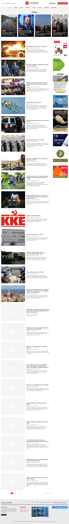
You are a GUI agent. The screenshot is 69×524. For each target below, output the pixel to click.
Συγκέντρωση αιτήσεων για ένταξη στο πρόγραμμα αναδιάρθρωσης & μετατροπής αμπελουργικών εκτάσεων (37, 177)
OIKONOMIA (28, 87)
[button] (8, 3)
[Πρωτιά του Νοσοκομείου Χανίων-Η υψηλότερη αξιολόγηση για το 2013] (13, 162)
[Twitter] (4, 515)
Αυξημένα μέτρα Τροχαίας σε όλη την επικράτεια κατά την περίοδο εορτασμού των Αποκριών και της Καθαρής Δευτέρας (37, 197)
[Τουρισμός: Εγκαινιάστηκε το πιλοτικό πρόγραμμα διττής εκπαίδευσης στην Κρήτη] (13, 462)
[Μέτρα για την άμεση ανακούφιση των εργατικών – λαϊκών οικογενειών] (13, 481)
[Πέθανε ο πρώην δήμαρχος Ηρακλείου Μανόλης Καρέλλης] (13, 350)
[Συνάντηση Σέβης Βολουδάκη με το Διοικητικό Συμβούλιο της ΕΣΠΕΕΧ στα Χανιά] (60, 25)
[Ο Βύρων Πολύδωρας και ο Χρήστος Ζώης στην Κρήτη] (13, 406)
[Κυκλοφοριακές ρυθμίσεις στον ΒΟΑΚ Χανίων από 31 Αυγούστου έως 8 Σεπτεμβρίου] (9, 25)
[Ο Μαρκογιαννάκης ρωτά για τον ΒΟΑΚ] (13, 274)
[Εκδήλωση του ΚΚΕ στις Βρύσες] (13, 218)
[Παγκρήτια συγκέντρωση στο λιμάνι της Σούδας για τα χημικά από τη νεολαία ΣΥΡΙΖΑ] (13, 331)
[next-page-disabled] (66, 43)
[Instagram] (2, 515)
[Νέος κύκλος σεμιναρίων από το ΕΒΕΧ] (13, 237)
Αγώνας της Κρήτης (32, 67)
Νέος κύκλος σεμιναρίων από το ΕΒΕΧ (34, 234)
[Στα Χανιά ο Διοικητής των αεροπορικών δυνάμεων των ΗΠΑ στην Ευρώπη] (13, 68)
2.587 (9, 493)
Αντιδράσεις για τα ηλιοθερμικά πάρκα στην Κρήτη (37, 384)
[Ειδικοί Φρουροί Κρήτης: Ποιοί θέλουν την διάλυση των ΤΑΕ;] (13, 124)
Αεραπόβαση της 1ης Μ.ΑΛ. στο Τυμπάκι (35, 139)
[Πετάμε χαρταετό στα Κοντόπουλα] (13, 105)
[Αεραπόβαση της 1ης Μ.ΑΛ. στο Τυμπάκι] (13, 143)
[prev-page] (2, 493)
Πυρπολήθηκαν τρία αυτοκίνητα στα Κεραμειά (36, 46)
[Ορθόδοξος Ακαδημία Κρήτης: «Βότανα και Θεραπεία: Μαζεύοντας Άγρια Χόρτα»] (13, 256)
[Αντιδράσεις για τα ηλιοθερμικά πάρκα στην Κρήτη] (13, 387)
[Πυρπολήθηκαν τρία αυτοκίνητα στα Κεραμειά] (13, 49)
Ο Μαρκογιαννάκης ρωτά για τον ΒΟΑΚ (35, 272)
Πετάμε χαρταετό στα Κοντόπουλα (33, 102)
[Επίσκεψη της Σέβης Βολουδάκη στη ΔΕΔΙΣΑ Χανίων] (43, 25)
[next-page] (22, 493)
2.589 (15, 493)
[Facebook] (5, 515)
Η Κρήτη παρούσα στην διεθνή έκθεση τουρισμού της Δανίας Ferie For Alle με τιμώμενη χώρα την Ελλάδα (37, 84)
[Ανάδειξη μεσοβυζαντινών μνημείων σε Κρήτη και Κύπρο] (13, 425)
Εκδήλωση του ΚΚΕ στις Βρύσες (33, 215)
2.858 (20, 493)
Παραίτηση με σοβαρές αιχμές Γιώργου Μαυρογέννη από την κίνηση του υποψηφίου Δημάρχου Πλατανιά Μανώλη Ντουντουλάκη (37, 311)
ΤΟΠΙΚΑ (4, 30)
